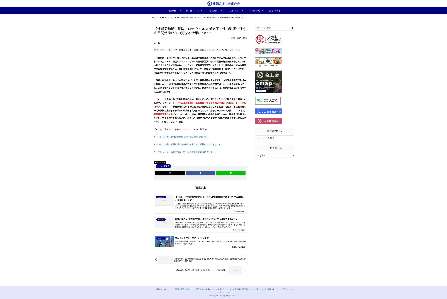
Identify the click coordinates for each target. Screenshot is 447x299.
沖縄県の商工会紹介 (181, 289)
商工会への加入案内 (203, 289)
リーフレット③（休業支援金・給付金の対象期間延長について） (184, 152)
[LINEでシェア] (231, 173)
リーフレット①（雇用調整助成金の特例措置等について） (181, 137)
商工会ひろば (161, 162)
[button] (292, 28)
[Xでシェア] (170, 173)
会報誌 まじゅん (161, 289)
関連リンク (286, 289)
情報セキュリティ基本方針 (265, 289)
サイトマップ (224, 292)
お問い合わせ (223, 289)
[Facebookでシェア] (200, 173)
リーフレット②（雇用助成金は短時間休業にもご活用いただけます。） (187, 144)
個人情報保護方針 (241, 289)
